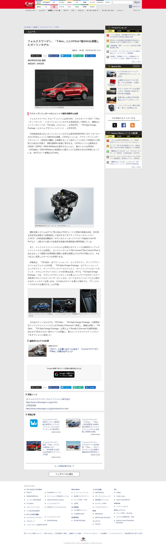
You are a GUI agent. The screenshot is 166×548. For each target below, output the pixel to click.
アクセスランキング (119, 28)
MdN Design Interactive (103, 517)
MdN (94, 511)
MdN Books (99, 514)
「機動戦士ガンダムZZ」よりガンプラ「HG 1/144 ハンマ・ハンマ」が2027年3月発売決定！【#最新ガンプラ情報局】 (124, 164)
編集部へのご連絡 (75, 533)
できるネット (30, 521)
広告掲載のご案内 (61, 533)
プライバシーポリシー (91, 533)
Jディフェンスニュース (102, 496)
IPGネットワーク (119, 510)
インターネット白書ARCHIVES (36, 525)
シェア (55, 56)
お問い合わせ (48, 533)
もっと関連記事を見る (62, 466)
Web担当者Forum (32, 496)
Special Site (116, 66)
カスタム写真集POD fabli (125, 517)
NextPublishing (52, 520)
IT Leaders (30, 503)
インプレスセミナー (53, 503)
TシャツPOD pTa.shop (124, 513)
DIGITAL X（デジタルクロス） (57, 507)
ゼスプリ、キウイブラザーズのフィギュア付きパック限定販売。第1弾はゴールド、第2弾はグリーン (125, 158)
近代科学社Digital (79, 520)
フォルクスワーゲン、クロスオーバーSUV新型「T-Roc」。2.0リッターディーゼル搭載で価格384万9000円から (90, 447)
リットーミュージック (81, 492)
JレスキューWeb (100, 503)
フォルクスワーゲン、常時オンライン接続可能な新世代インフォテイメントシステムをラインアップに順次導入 (51, 424)
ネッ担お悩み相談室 (33, 511)
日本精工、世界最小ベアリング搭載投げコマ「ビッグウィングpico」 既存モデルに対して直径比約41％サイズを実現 (125, 58)
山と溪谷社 (75, 507)
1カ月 (137, 31)
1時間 (110, 31)
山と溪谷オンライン (80, 510)
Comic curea (120, 496)
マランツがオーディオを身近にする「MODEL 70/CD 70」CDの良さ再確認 (129, 91)
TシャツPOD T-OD (80, 500)
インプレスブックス (53, 517)
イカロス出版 (97, 489)
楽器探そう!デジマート (81, 496)
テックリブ (96, 521)
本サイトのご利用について (32, 533)
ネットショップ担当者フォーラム (58, 496)
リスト (45, 56)
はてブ (68, 56)
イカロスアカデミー (101, 507)
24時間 (119, 31)
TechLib (97, 524)
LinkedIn (91, 56)
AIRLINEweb (99, 492)
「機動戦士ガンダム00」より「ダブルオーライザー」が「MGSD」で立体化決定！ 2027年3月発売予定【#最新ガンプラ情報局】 (125, 153)
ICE (115, 489)
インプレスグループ (115, 533)
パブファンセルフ (122, 506)
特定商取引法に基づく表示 (133, 533)
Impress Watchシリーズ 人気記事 (124, 133)
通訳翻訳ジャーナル (101, 500)
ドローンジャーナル (33, 507)
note (80, 56)
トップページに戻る (64, 474)
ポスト (38, 56)
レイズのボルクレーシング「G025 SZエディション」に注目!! (129, 73)
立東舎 (76, 503)
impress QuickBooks (123, 500)
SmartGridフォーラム (54, 492)
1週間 (128, 31)
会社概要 (104, 533)
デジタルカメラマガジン (34, 517)
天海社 (118, 492)
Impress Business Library (55, 500)
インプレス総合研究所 (33, 500)
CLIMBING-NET (79, 514)
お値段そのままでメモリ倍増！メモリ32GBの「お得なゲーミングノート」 (128, 82)
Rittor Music (75, 489)
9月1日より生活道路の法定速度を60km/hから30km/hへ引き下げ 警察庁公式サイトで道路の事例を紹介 (125, 42)
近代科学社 (75, 517)
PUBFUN (117, 503)
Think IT (29, 492)
